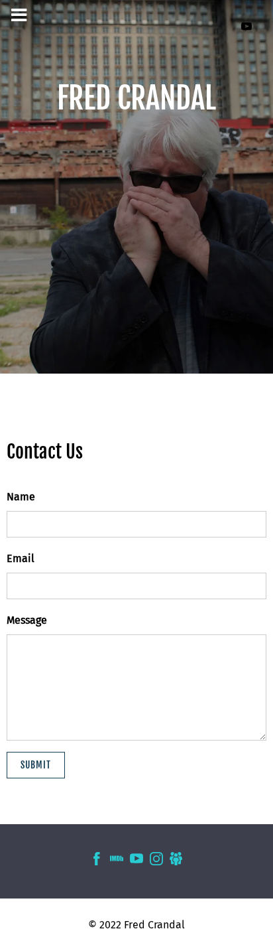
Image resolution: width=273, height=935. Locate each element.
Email (20, 558)
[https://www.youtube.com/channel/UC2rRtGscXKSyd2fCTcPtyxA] (246, 26)
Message (27, 620)
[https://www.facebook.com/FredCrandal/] (96, 861)
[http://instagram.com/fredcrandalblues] (156, 861)
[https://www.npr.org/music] (176, 861)
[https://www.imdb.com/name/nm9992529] (116, 861)
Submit (36, 764)
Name (21, 496)
